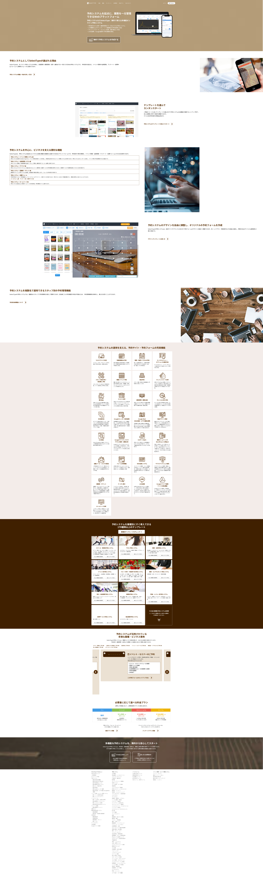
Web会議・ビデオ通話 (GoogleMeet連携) (101, 791)
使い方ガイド (128, 3)
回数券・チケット (98, 819)
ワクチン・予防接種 (116, 819)
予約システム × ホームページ (19, 182)
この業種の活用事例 (99, 556)
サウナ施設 (114, 812)
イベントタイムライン (98, 796)
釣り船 (113, 810)
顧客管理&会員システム (96, 810)
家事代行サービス (116, 846)
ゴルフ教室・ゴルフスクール (118, 860)
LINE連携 (93, 824)
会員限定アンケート (98, 807)
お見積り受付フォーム (137, 773)
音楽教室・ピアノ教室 (117, 867)
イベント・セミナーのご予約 (138, 645)
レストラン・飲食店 (116, 801)
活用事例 (115, 3)
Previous (96, 672)
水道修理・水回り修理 (117, 849)
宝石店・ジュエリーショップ (118, 792)
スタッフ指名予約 (98, 785)
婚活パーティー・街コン (158, 775)
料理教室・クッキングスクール (118, 863)
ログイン (165, 3)
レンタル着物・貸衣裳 (117, 799)
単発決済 (96, 816)
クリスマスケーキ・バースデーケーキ (120, 806)
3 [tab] (114, 690)
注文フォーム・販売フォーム (139, 779)
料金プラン (121, 3)
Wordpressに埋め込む (98, 781)
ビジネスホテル (115, 869)
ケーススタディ (94, 822)
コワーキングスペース (117, 776)
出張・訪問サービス (116, 843)
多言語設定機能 (97, 779)
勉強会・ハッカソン (157, 779)
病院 (113, 815)
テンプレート (108, 3)
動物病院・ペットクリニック (118, 823)
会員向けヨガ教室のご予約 (112, 645)
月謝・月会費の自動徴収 (99, 813)
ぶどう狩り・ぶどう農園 (117, 872)
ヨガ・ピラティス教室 (117, 857)
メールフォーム (14, 179)
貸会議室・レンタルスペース (118, 775)
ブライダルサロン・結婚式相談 (118, 793)
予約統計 (96, 787)
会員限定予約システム (98, 784)
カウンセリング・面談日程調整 (118, 827)
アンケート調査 (94, 805)
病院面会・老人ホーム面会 (117, 816)
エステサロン (115, 795)
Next (124, 671)
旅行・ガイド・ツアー (117, 830)
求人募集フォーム (136, 776)
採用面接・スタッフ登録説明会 (118, 835)
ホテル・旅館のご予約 (98, 645)
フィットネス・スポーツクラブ (118, 858)
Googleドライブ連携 (95, 825)
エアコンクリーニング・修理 (118, 844)
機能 (103, 3)
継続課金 (96, 818)
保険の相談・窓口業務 (117, 829)
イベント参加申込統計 (98, 795)
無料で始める (171, 3)
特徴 (99, 3)
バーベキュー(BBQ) (116, 807)
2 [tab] (112, 690)
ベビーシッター (115, 850)
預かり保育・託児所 (116, 855)
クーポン (96, 821)
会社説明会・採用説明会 (117, 833)
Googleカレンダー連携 (99, 789)
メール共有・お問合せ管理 (99, 799)
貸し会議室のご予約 (97, 647)
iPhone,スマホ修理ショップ (118, 836)
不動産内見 (114, 840)
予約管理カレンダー (98, 782)
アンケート (22, 179)
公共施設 (114, 773)
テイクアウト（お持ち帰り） (118, 802)
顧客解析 (96, 812)
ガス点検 (114, 847)
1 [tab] (110, 690)
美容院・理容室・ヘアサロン (118, 798)
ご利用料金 (93, 775)
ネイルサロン (115, 796)
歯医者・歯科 (115, 818)
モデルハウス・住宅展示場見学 (118, 838)
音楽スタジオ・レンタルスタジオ (119, 789)
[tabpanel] (114, 670)
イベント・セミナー (116, 832)
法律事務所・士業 (116, 826)
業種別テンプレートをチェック (130, 532)
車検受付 (114, 785)
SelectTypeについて (95, 773)
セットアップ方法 (111, 556)
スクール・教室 (115, 853)
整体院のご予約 (125, 645)
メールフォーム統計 (98, 802)
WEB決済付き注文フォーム (100, 804)
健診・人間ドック (116, 821)
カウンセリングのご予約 (110, 647)
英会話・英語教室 (116, 866)
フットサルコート (116, 813)
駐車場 (113, 779)
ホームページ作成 (95, 776)
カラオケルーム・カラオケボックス (119, 809)
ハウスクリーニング (116, 852)
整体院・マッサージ (116, 790)
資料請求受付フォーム (137, 775)
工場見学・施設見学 (116, 778)
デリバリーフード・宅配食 (117, 804)
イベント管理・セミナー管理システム (99, 793)
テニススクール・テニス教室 (118, 861)
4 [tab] (116, 690)
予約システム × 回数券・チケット (20, 170)
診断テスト (30, 179)
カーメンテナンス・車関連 (117, 781)
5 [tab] (118, 690)
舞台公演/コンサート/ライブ (159, 778)
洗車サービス (115, 782)
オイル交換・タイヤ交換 (117, 784)
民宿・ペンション (116, 870)
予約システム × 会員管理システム (20, 161)
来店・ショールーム (116, 841)
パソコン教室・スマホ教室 (117, 864)
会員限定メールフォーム (99, 801)
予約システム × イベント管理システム (21, 157)
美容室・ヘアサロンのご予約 (154, 645)
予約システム (94, 778)
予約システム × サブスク (18, 166)
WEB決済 (93, 815)
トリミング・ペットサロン (117, 824)
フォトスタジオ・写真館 (117, 787)
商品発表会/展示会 (157, 776)
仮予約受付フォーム (137, 778)
